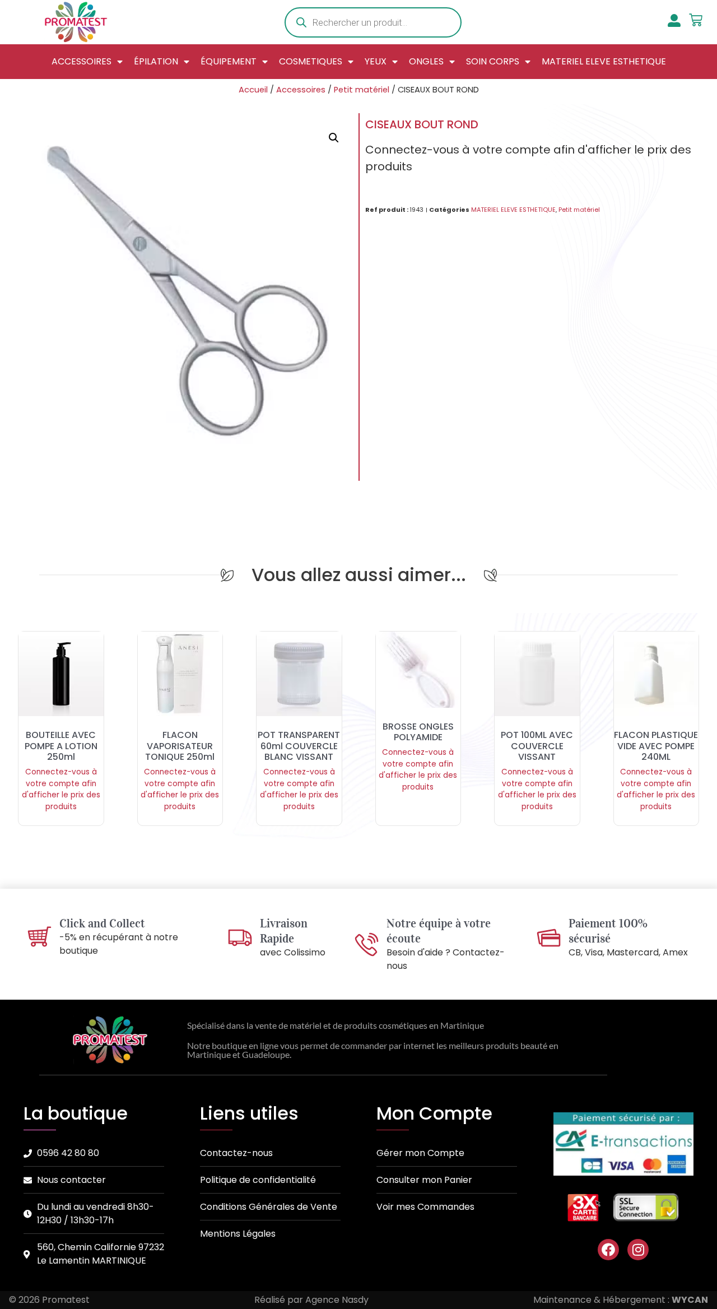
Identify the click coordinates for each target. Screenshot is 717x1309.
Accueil (253, 89)
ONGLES (426, 61)
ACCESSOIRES (81, 61)
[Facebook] (608, 1249)
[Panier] (695, 20)
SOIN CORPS (492, 61)
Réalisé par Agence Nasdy (311, 1299)
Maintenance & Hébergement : (620, 1299)
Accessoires (300, 89)
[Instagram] (638, 1249)
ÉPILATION (156, 61)
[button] (334, 138)
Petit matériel (361, 89)
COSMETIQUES (310, 61)
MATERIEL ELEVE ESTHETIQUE (604, 61)
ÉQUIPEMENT (229, 61)
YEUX (376, 61)
